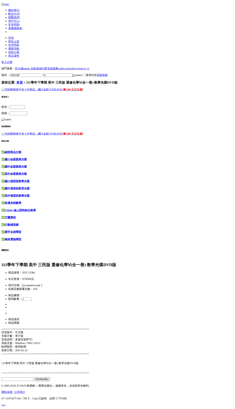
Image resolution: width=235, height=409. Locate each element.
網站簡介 (13, 10)
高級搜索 (102, 75)
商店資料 (13, 55)
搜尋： (5, 75)
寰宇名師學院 (13, 231)
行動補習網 (12, 224)
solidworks (64, 68)
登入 (4, 62)
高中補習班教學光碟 (17, 195)
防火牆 (19, 68)
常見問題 (13, 24)
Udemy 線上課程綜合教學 (20, 210)
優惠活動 (13, 48)
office (73, 68)
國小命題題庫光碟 (16, 159)
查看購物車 (15, 28)
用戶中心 (13, 21)
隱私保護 (6, 392)
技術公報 (13, 52)
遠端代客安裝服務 (47, 68)
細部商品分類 (13, 152)
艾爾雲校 (10, 217)
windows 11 (82, 68)
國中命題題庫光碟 (16, 166)
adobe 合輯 (29, 68)
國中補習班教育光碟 (17, 188)
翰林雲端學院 (13, 239)
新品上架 (13, 41)
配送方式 (13, 13)
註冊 (9, 62)
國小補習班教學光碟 (17, 181)
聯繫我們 (13, 17)
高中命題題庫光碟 (16, 173)
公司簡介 (19, 392)
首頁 (11, 37)
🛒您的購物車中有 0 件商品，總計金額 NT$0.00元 (42, 89)
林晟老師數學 (13, 202)
